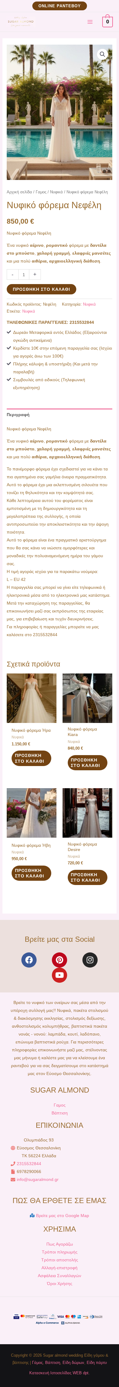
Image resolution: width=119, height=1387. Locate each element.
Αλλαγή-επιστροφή (59, 1267)
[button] (59, 6)
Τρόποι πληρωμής (60, 1252)
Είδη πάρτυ (97, 1362)
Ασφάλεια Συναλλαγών (59, 1275)
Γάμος (37, 1362)
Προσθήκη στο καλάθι (41, 289)
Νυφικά (56, 192)
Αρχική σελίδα (19, 192)
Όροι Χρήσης (59, 1283)
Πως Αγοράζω (59, 1244)
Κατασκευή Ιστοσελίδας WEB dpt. (59, 1373)
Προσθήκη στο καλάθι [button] (29, 758)
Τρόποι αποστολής (59, 1259)
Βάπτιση (60, 1113)
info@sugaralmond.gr (38, 1179)
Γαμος (41, 192)
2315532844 (29, 1163)
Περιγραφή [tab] (18, 414)
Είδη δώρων (73, 1362)
